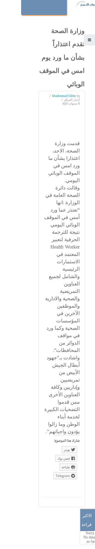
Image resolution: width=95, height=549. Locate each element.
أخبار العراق (72, 100)
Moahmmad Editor (64, 96)
